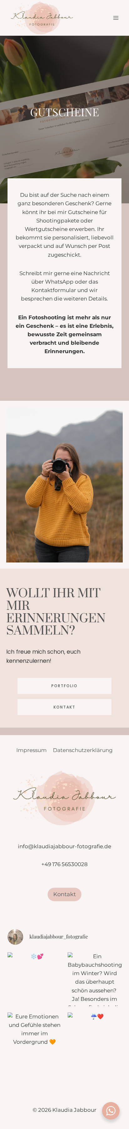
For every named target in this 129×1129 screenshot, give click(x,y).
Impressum (31, 750)
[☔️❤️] (94, 1039)
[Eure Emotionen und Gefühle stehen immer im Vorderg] (34, 1039)
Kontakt (64, 894)
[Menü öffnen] (115, 18)
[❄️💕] (34, 979)
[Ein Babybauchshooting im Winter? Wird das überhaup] (94, 979)
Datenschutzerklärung (83, 750)
